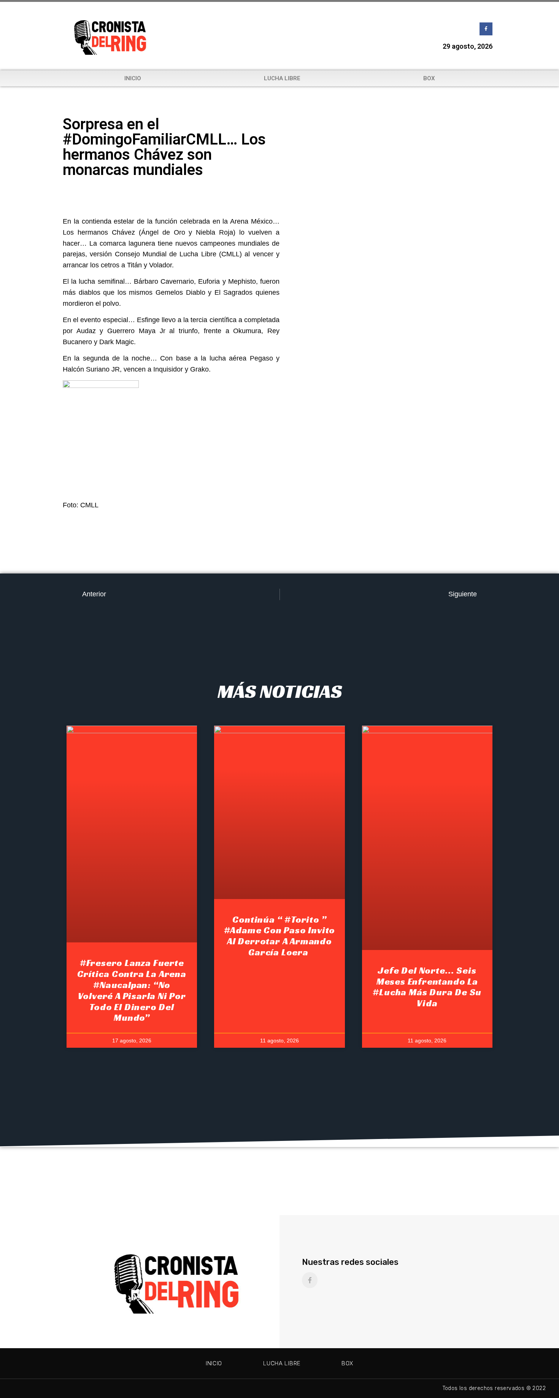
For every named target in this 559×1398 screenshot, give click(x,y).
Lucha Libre (282, 78)
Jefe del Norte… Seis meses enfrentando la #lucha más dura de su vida (427, 987)
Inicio (132, 78)
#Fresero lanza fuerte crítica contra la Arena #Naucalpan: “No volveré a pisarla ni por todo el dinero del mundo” (131, 990)
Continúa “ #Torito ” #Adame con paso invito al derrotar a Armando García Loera (279, 936)
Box (429, 78)
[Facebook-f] (486, 28)
